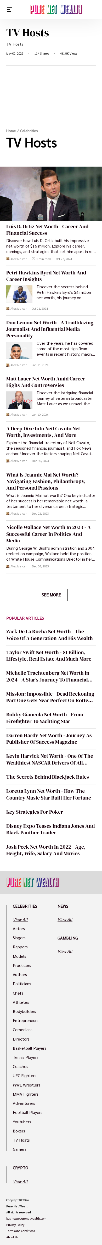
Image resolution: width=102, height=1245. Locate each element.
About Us (12, 1237)
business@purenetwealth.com (26, 1218)
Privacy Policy (15, 1224)
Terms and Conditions (20, 1230)
